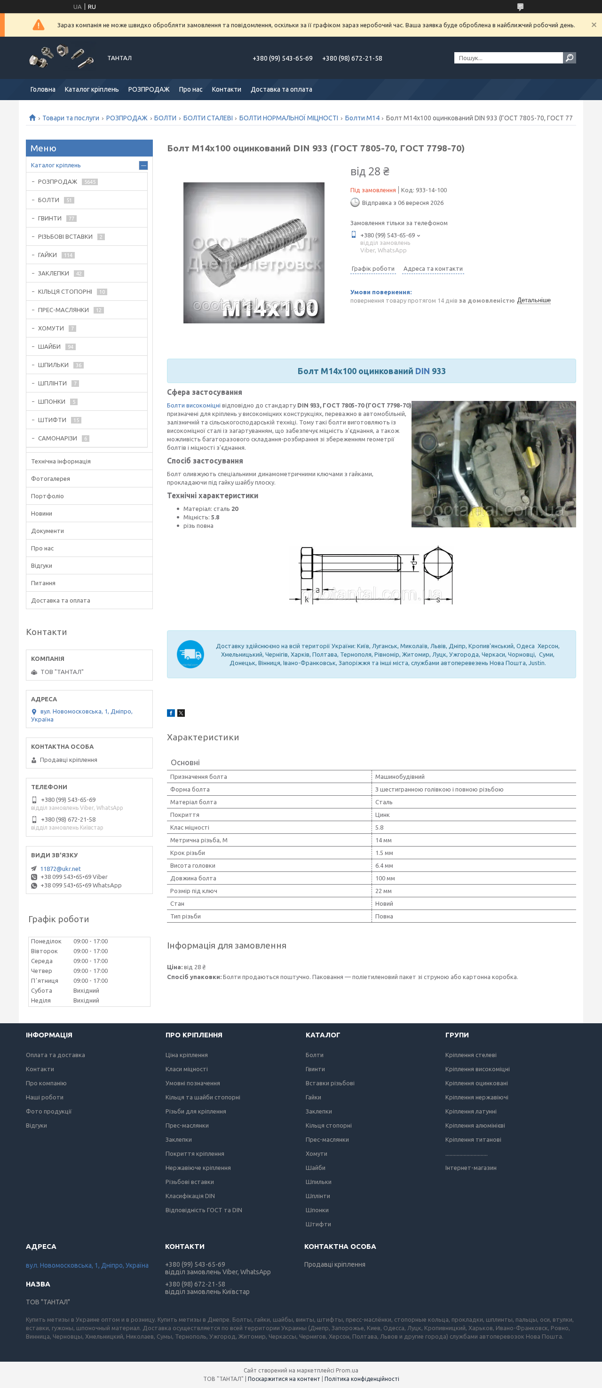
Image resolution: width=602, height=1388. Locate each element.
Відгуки (41, 565)
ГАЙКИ (47, 254)
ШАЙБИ (49, 346)
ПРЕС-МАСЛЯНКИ (63, 309)
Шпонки (317, 1210)
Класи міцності (187, 1069)
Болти (315, 1054)
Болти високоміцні (194, 405)
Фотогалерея (50, 478)
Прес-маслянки (187, 1125)
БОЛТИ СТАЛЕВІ (208, 118)
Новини (41, 513)
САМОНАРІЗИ (57, 438)
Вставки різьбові (330, 1083)
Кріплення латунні (471, 1111)
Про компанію (46, 1083)
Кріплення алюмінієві (475, 1125)
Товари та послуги (70, 118)
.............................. (466, 1153)
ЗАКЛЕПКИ (53, 273)
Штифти (318, 1224)
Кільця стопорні (329, 1125)
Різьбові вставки (190, 1181)
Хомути (316, 1153)
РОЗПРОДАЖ (149, 89)
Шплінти (318, 1195)
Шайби (315, 1167)
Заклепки (179, 1139)
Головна (43, 89)
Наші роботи (44, 1097)
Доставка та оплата (281, 89)
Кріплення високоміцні (477, 1069)
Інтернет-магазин (471, 1167)
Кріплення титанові (473, 1139)
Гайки (313, 1097)
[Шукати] (569, 57)
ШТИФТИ (52, 419)
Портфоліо (47, 496)
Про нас (191, 89)
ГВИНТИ (50, 218)
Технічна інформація (61, 461)
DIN (422, 371)
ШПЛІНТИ (52, 383)
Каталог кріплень (92, 89)
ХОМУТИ (51, 328)
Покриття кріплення (195, 1153)
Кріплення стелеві (471, 1054)
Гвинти (315, 1069)
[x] (181, 714)
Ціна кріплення (187, 1054)
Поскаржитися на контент (284, 1379)
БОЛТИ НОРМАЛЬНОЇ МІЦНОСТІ (288, 118)
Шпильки (319, 1181)
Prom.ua (347, 1370)
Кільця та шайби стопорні (203, 1097)
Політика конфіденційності (362, 1379)
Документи (47, 530)
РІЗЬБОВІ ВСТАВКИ (65, 236)
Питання (43, 583)
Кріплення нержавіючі (476, 1097)
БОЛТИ (165, 118)
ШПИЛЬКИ (53, 364)
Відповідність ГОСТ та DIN (204, 1210)
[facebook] (171, 714)
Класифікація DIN (190, 1195)
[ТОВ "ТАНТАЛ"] (61, 57)
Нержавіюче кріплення (198, 1167)
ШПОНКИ (51, 401)
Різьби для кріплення (196, 1111)
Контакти (226, 89)
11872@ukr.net (60, 868)
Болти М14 (362, 118)
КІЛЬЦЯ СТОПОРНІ (65, 291)
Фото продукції (49, 1111)
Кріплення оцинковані (476, 1083)
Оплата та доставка (55, 1054)
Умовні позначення (193, 1083)
